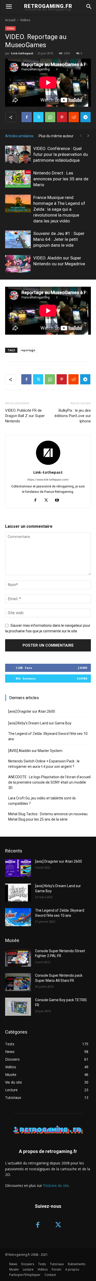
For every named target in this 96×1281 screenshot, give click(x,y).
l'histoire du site (56, 1185)
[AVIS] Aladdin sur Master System (35, 751)
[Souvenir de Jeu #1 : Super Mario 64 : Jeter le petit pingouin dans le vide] (18, 239)
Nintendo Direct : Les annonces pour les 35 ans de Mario (60, 178)
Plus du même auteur (56, 136)
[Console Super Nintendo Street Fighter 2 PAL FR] (18, 957)
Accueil (10, 20)
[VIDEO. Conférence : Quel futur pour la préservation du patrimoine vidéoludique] (18, 154)
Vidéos (25, 20)
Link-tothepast (22, 53)
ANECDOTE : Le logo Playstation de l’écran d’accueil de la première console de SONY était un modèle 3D (49, 782)
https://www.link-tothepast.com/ (48, 479)
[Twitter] (38, 117)
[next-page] (88, 136)
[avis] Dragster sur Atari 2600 (31, 711)
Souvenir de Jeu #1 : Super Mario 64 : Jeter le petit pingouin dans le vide (58, 239)
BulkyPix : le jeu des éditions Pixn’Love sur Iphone (73, 415)
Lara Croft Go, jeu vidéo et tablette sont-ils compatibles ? (42, 801)
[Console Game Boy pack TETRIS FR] (18, 1006)
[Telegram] (85, 117)
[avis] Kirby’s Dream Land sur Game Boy (39, 723)
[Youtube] (59, 500)
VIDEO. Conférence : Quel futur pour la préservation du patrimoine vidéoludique (60, 154)
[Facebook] (27, 117)
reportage (28, 350)
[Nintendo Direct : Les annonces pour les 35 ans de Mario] (18, 179)
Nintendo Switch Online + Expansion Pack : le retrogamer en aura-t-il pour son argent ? (44, 764)
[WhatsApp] (50, 117)
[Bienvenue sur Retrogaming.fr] (48, 1130)
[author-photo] (48, 465)
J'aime (82, 668)
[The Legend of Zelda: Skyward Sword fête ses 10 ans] (18, 917)
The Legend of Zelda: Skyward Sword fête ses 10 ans (48, 736)
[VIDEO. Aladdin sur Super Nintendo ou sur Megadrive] (18, 264)
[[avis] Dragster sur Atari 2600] (18, 868)
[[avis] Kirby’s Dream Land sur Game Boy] (18, 892)
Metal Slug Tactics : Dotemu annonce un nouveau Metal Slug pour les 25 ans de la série (48, 816)
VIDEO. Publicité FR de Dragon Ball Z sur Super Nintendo (25, 415)
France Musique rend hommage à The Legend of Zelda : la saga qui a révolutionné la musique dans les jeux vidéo (59, 209)
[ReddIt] (74, 117)
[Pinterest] (62, 117)
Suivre (82, 678)
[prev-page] (80, 136)
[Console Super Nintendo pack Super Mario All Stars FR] (18, 982)
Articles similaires (19, 136)
